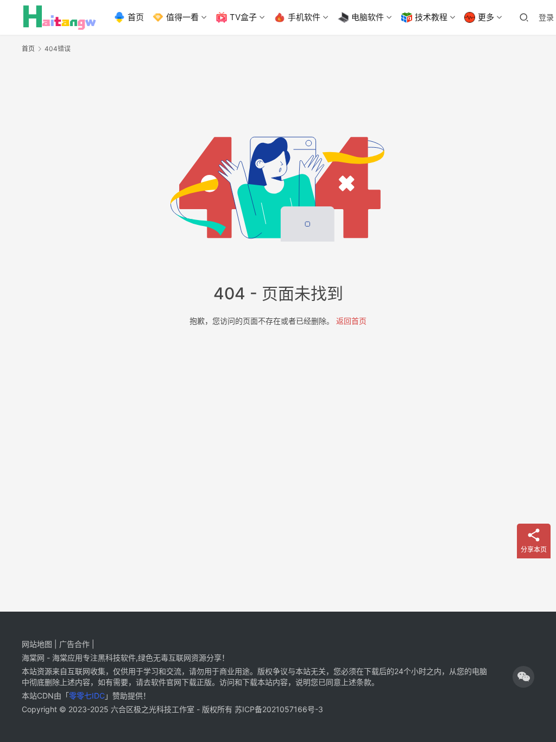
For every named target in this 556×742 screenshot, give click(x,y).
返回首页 (351, 320)
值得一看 (182, 17)
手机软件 (304, 17)
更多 (486, 17)
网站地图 (37, 644)
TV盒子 (243, 17)
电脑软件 (367, 17)
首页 (136, 17)
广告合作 (74, 644)
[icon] (523, 677)
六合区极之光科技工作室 (152, 709)
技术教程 (431, 17)
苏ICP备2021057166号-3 (279, 709)
